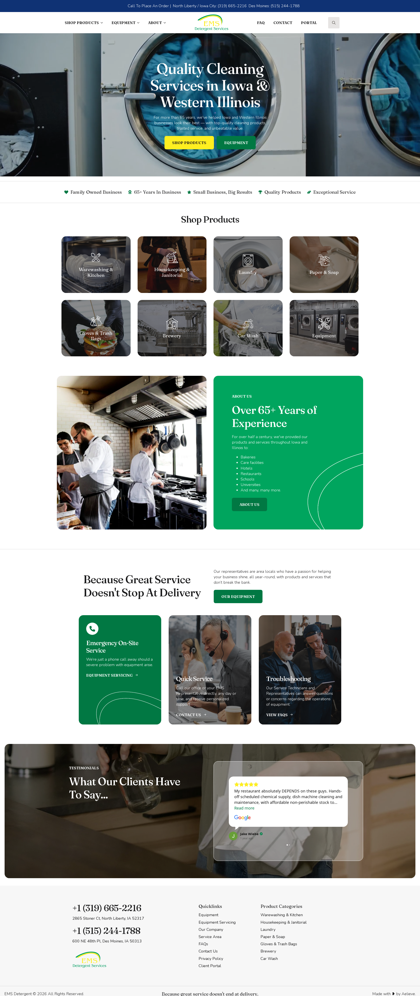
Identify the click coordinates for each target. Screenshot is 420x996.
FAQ (261, 22)
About (155, 22)
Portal (309, 22)
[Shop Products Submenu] (103, 22)
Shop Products (82, 22)
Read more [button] (244, 808)
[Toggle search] (334, 22)
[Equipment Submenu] (139, 22)
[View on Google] (242, 817)
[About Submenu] (166, 22)
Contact (282, 22)
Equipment (123, 22)
